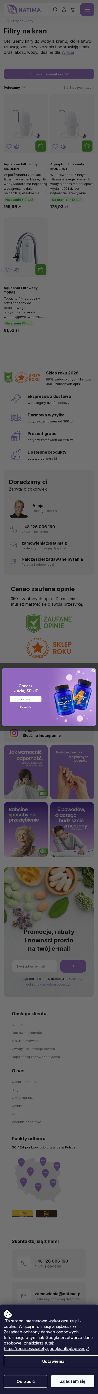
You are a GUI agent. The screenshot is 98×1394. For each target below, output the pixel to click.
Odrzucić (26, 1381)
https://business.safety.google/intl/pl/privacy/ (46, 1348)
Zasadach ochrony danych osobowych (41, 1331)
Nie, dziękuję (25, 707)
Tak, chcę (25, 699)
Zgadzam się (72, 1381)
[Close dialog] (93, 670)
